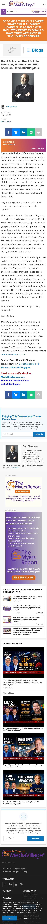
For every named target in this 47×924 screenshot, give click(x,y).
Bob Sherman (6, 122)
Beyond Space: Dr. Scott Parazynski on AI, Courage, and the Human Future (23, 766)
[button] (44, 4)
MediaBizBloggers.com (13, 377)
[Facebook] (8, 132)
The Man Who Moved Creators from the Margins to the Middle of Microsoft (23, 729)
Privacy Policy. (31, 912)
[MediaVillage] (23, 4)
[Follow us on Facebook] (4, 884)
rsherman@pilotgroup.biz (13, 354)
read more (15, 468)
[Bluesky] (16, 132)
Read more (24, 918)
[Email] (31, 132)
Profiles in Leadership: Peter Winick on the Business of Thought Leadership (27, 597)
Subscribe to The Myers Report (13, 869)
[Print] (38, 132)
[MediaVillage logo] (23, 854)
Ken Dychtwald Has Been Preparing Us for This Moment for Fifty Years (21, 803)
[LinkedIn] (23, 132)
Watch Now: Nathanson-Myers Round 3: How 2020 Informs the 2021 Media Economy (26, 619)
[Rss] (21, 884)
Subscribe (39, 434)
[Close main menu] (42, 898)
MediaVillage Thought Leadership (14, 872)
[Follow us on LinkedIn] (10, 884)
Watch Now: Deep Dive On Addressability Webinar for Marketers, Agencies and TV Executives (27, 608)
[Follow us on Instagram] (15, 884)
